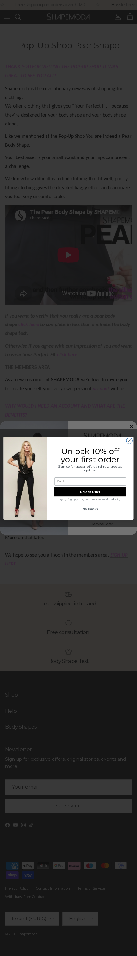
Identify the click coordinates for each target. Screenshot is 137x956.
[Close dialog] (129, 441)
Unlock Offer (90, 492)
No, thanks (90, 509)
